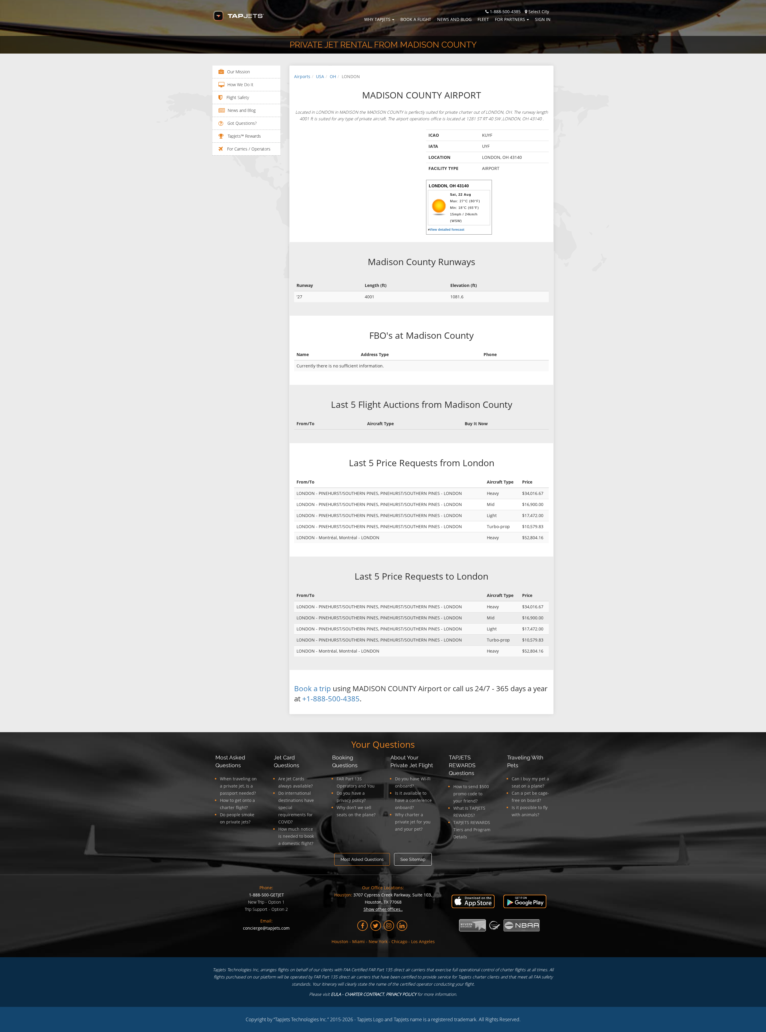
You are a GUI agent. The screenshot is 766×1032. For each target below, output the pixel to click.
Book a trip (312, 688)
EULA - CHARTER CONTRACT (357, 994)
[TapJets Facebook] (362, 925)
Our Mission (238, 72)
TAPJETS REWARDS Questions (462, 765)
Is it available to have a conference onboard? (413, 800)
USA (320, 76)
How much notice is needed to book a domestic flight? (296, 836)
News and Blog (454, 19)
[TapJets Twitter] (375, 925)
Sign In (543, 19)
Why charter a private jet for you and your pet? (413, 822)
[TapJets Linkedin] (402, 925)
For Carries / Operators (248, 149)
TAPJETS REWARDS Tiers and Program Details (471, 830)
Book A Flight (415, 19)
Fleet (483, 19)
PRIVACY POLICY (401, 994)
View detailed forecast (447, 229)
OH (333, 76)
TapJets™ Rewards (244, 136)
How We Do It (240, 84)
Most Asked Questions (362, 859)
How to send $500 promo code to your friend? (471, 794)
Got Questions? (241, 123)
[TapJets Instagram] (389, 925)
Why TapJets (377, 19)
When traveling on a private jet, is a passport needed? (238, 786)
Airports (302, 76)
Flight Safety (237, 97)
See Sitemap (412, 859)
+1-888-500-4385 (331, 698)
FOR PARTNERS (510, 19)
